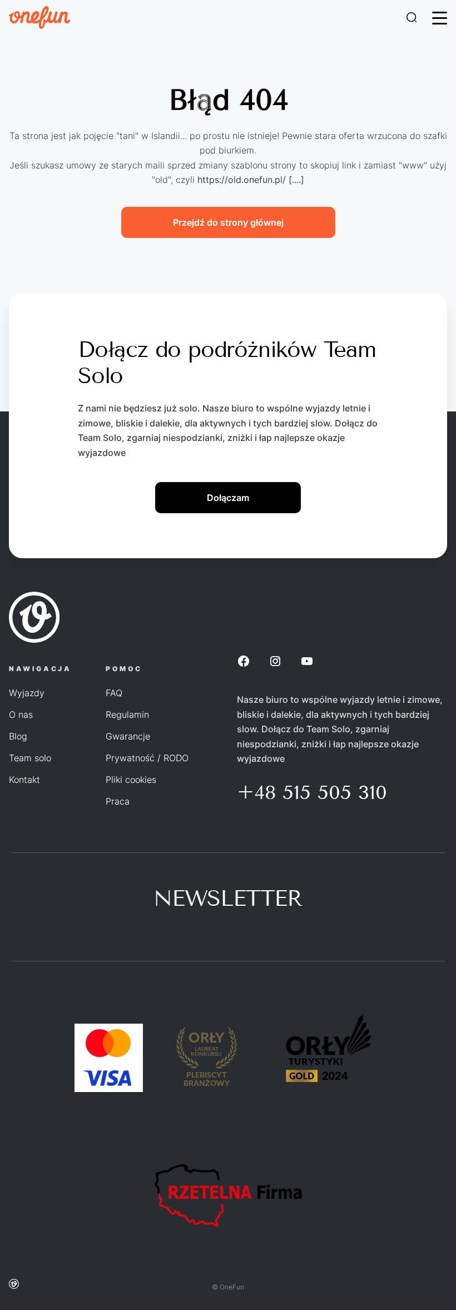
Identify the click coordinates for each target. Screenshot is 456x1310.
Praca (118, 801)
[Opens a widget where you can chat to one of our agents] (414, 1290)
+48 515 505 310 (312, 792)
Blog (18, 736)
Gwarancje (128, 736)
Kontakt (24, 779)
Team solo (30, 757)
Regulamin (127, 714)
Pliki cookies (131, 779)
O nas (21, 714)
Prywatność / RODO (147, 757)
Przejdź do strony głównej (228, 222)
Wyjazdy (26, 692)
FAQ (114, 692)
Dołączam (228, 497)
